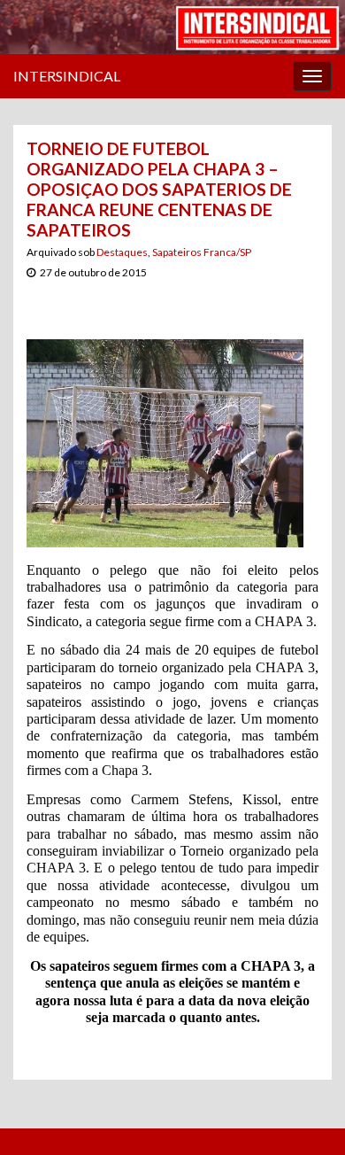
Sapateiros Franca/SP (201, 252)
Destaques (122, 252)
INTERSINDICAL (66, 75)
